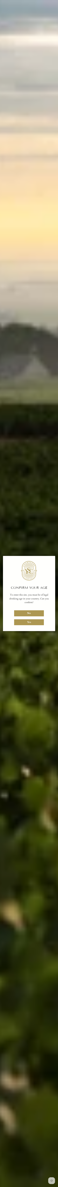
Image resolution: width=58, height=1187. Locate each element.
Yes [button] (29, 622)
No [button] (29, 613)
